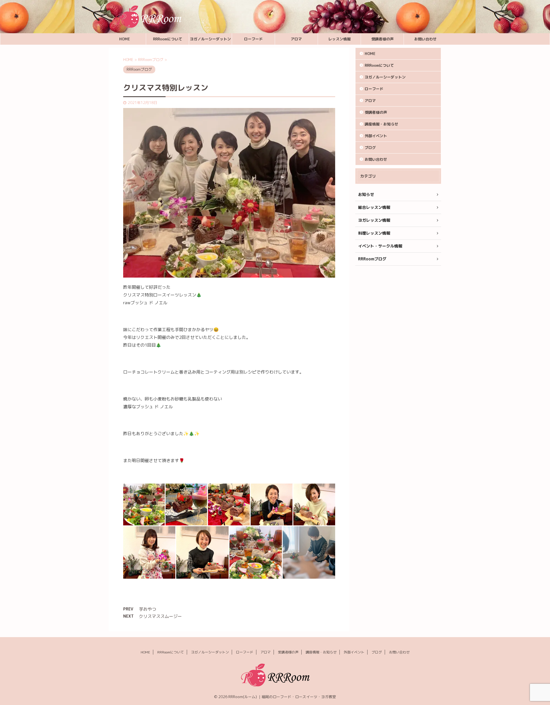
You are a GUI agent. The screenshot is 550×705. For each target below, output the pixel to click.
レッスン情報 (339, 39)
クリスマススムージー (160, 616)
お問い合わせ (425, 39)
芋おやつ (147, 609)
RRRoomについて (167, 39)
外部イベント (376, 135)
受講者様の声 (382, 39)
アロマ (296, 39)
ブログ (370, 147)
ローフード (253, 39)
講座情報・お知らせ (381, 124)
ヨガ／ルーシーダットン (210, 39)
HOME (124, 39)
